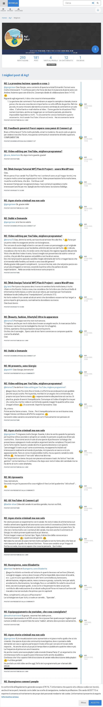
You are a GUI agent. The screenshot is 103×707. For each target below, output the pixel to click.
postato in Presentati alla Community (19, 373)
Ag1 (85, 104)
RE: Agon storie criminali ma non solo (24, 200)
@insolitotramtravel (12, 616)
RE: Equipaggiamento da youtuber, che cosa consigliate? (35, 612)
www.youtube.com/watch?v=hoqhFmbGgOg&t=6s (54, 53)
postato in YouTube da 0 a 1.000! (16, 120)
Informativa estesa (10, 697)
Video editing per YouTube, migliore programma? (45, 387)
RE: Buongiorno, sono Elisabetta (21, 565)
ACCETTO (95, 703)
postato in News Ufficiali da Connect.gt (20, 141)
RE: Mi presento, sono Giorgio (20, 366)
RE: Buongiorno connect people (21, 681)
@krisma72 (9, 240)
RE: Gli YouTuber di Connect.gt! (21, 500)
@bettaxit (8, 569)
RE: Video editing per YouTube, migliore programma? (33, 151)
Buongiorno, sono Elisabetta (35, 569)
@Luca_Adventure (12, 155)
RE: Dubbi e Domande (15, 218)
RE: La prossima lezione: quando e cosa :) (26, 83)
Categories (19, 10)
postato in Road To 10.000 (14, 190)
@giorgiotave (9, 87)
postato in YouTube (11, 159)
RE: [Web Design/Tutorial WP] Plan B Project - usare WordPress (38, 169)
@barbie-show (10, 504)
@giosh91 (8, 370)
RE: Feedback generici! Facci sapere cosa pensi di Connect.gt (38, 128)
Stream (3, 10)
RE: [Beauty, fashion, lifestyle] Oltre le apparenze (31, 317)
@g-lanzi (8, 286)
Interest (10, 10)
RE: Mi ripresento (13, 477)
